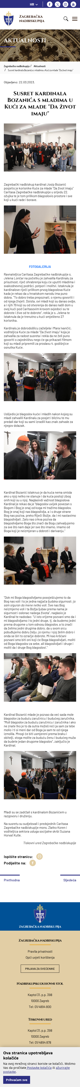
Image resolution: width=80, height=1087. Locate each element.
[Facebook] (49, 4)
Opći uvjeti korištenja (40, 957)
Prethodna (12, 880)
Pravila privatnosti (40, 951)
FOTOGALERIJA (40, 266)
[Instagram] (65, 4)
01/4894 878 (43, 1042)
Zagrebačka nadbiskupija (31, 18)
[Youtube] (73, 4)
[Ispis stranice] (39, 856)
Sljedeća (69, 880)
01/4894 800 (43, 1007)
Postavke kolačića (39, 1068)
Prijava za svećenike (40, 968)
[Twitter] (57, 4)
